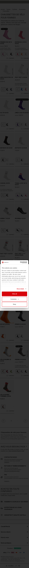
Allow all (14, 294)
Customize (14, 299)
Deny (14, 304)
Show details (20, 288)
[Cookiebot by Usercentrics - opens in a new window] (20, 262)
